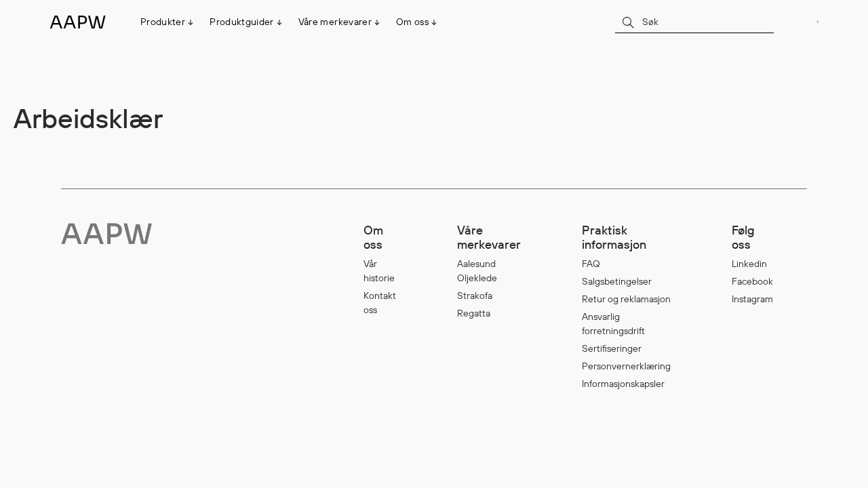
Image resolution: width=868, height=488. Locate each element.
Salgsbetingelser (617, 281)
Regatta (473, 313)
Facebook (752, 281)
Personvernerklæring (626, 366)
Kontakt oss (379, 302)
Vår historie (379, 271)
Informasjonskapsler (623, 384)
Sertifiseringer (612, 348)
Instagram (752, 299)
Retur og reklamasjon (626, 299)
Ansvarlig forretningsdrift (613, 323)
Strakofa (474, 295)
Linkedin (749, 264)
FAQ (591, 264)
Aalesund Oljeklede (477, 271)
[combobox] (694, 21)
